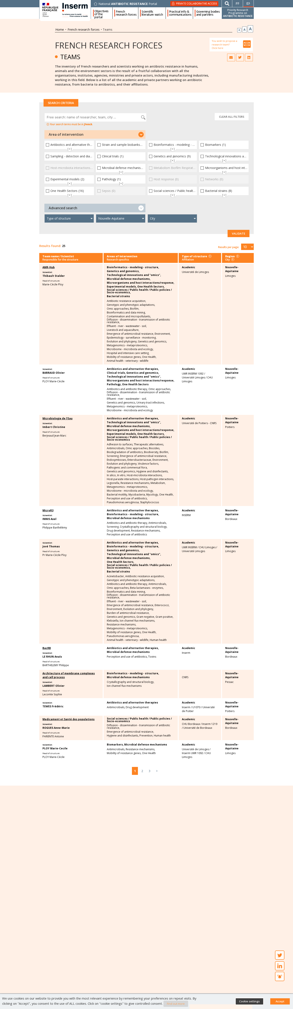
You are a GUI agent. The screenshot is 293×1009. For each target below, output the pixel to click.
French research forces (126, 13)
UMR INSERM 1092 (193, 373)
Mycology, (152, 494)
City (227, 259)
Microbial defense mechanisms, (128, 279)
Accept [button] (280, 1001)
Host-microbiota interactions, (145, 475)
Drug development (137, 707)
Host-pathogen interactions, (157, 479)
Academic (188, 267)
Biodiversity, (151, 452)
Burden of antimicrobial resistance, (128, 613)
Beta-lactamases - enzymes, (147, 588)
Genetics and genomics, (123, 271)
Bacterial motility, (117, 494)
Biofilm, (134, 308)
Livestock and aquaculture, (123, 330)
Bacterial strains (118, 296)
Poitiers (229, 427)
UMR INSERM (189, 547)
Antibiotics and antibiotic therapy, (127, 389)
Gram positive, (164, 617)
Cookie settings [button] (249, 1001)
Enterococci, (162, 605)
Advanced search (63, 208)
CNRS (185, 677)
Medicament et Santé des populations (68, 719)
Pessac (229, 682)
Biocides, (154, 448)
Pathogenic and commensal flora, (127, 467)
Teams (70, 57)
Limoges (230, 276)
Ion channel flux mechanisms (124, 686)
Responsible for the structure (60, 259)
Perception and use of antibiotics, (127, 498)
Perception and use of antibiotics (127, 534)
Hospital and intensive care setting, (128, 353)
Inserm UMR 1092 (192, 753)
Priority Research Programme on (237, 13)
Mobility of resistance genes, (124, 357)
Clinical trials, (116, 373)
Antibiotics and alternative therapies (132, 702)
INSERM (186, 515)
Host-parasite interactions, (123, 479)
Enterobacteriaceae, (139, 460)
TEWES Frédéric (52, 706)
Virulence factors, (148, 463)
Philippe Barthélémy (54, 527)
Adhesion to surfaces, (120, 444)
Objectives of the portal (101, 13)
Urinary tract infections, (150, 402)
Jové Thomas (51, 546)
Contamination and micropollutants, (129, 316)
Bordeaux (231, 519)
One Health (149, 753)
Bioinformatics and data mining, (126, 312)
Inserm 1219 (209, 724)
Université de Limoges (195, 272)
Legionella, (113, 483)
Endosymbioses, (117, 460)
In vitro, (121, 475)
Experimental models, (122, 286)
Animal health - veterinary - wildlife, (128, 640)
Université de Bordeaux (197, 728)
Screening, (113, 456)
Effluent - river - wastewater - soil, (127, 326)
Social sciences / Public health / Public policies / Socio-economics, (139, 291)
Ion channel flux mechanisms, (137, 620)
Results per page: (228, 247)
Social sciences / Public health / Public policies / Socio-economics (139, 438)
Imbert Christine (53, 427)
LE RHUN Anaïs (52, 656)
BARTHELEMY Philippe (55, 665)
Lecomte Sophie (52, 694)
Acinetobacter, (116, 576)
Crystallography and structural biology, (143, 527)
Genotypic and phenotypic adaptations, (131, 305)
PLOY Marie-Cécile (53, 381)
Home (59, 29)
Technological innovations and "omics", (134, 275)
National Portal (127, 4)
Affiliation (188, 259)
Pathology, (114, 384)
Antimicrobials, (116, 448)
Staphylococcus (149, 502)
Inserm (186, 653)
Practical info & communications (180, 13)
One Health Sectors (135, 384)
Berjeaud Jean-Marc (54, 435)
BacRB (46, 648)
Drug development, (118, 530)
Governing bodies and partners (208, 13)
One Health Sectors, (151, 286)
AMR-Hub (48, 267)
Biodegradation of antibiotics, (125, 452)
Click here (217, 48)
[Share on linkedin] (249, 57)
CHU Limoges (207, 547)
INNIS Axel (49, 519)
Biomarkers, (115, 744)
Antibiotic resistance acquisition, (126, 301)
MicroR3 (47, 510)
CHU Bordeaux (191, 724)
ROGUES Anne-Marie (56, 728)
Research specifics (118, 259)
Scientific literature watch (152, 13)
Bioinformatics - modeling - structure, (133, 267)
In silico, (111, 475)
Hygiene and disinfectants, (152, 471)
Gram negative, (145, 617)
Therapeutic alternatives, (149, 444)
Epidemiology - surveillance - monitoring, (131, 337)
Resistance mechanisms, (135, 483)
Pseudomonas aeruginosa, (123, 502)
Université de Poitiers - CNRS (199, 423)
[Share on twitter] (240, 57)
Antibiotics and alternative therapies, (133, 369)
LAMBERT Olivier (53, 686)
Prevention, (146, 735)
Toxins (152, 656)
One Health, (149, 357)
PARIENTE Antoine (53, 736)
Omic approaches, (118, 308)
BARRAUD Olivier (53, 373)
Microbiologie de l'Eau (57, 418)
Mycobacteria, (137, 494)
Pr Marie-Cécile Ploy (54, 555)
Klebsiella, (113, 620)
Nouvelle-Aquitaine (232, 269)
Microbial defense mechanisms (128, 518)
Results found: (50, 246)
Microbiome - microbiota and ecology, (130, 349)
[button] (94, 134)
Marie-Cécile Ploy (52, 284)
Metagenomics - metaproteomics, (127, 345)
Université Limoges (193, 377)
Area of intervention (66, 134)
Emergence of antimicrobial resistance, (130, 334)
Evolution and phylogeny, (122, 341)
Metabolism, (158, 483)
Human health (158, 640)
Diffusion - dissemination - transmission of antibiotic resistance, (138, 321)
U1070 (196, 707)
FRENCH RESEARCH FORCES (108, 45)
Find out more (176, 1004)
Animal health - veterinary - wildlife (127, 361)
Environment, (163, 334)
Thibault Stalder (53, 276)
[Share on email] (231, 57)
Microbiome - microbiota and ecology (130, 410)
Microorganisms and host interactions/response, (140, 283)
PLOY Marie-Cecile (55, 748)
